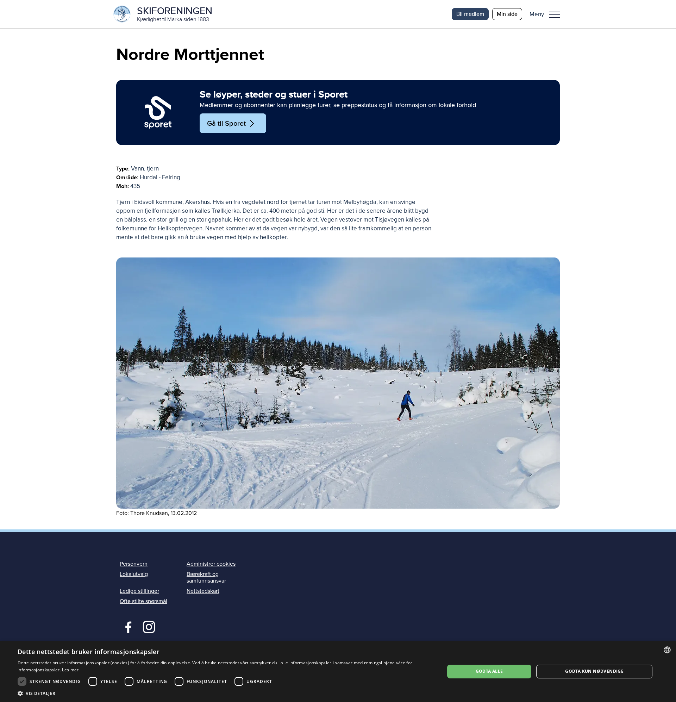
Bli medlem (470, 14)
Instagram (149, 626)
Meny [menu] (554, 14)
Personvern (134, 563)
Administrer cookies (211, 563)
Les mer (70, 670)
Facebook (126, 626)
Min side (507, 14)
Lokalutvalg (134, 574)
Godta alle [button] (489, 671)
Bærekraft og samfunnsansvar (206, 577)
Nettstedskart (203, 591)
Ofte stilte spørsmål (143, 601)
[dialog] (338, 671)
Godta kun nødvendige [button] (594, 671)
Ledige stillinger (139, 591)
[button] (547, 14)
